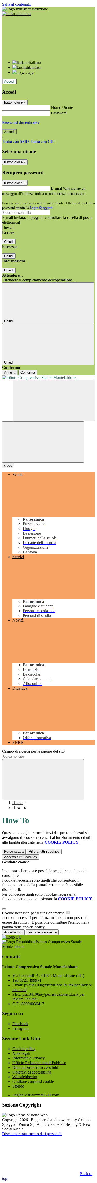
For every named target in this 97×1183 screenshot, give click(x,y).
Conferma (27, 372)
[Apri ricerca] (54, 400)
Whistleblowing (25, 1077)
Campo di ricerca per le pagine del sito (33, 751)
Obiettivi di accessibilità (31, 1072)
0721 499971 (30, 980)
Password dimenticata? (20, 122)
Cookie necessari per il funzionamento (33, 913)
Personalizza (14, 852)
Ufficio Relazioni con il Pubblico (39, 1063)
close (8, 465)
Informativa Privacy (28, 1058)
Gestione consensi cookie (33, 1081)
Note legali (21, 1053)
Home (17, 802)
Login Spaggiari (41, 208)
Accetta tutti (20, 857)
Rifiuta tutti (44, 852)
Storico (18, 1086)
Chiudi (8, 242)
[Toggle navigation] (43, 442)
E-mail (56, 188)
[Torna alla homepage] (48, 377)
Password (59, 113)
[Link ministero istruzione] (25, 9)
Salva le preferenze (42, 932)
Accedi (9, 81)
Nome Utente (62, 107)
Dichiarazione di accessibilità (36, 1067)
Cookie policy (23, 1048)
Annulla (9, 372)
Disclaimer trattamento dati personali (32, 1134)
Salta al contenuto (16, 4)
